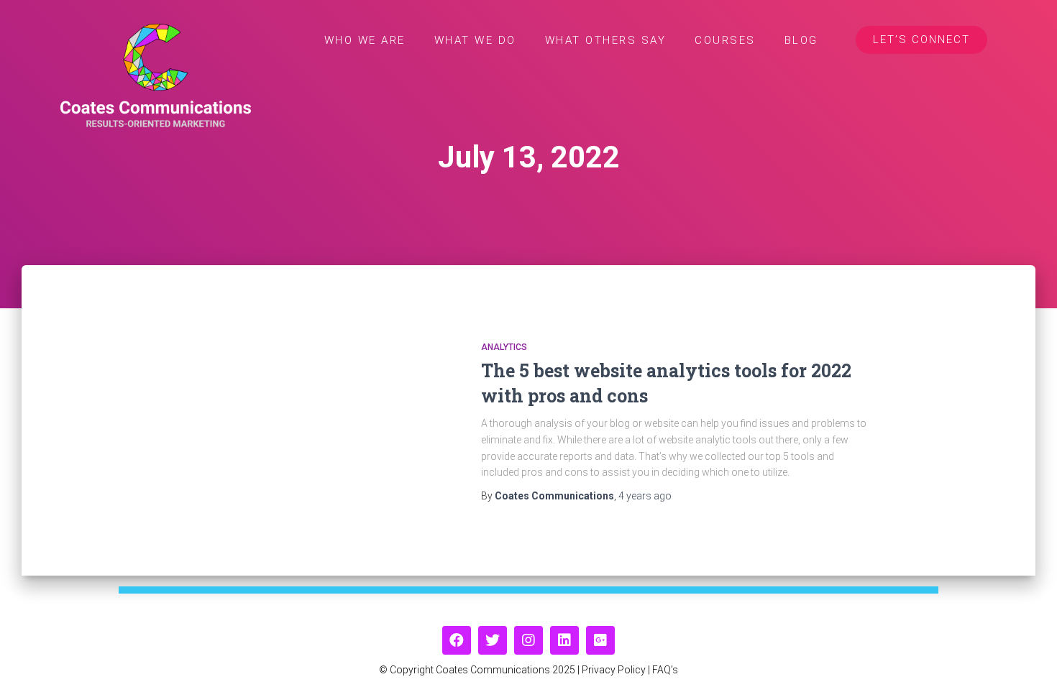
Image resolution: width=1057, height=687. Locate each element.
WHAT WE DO (475, 40)
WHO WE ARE (365, 40)
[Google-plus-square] (600, 640)
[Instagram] (528, 640)
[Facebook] (456, 640)
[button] (921, 40)
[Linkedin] (564, 640)
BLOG (801, 40)
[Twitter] (492, 640)
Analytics (504, 347)
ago (645, 496)
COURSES (725, 40)
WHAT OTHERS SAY (606, 40)
